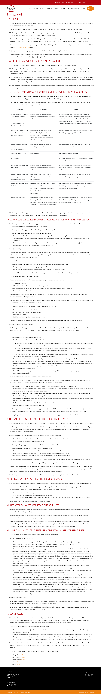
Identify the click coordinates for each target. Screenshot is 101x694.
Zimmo (29, 692)
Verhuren (63, 8)
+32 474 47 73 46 (12, 684)
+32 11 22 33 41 (12, 682)
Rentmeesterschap (73, 8)
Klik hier (23, 655)
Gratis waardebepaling (59, 2)
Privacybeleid (91, 692)
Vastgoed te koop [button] (38, 8)
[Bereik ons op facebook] (86, 675)
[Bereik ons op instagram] (89, 675)
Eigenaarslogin (81, 2)
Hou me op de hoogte (71, 2)
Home (30, 8)
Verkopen (56, 8)
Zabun (26, 692)
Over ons (83, 8)
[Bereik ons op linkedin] (92, 675)
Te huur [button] (48, 8)
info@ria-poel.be (13, 685)
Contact (90, 8)
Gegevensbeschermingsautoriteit (22, 47)
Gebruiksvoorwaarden (83, 692)
